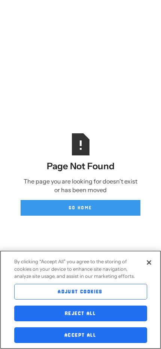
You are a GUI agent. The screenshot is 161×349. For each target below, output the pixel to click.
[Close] (149, 262)
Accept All (80, 335)
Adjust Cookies (80, 291)
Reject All (80, 313)
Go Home (80, 207)
